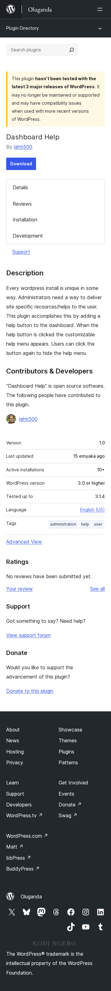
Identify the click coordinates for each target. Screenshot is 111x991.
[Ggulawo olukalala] (101, 9)
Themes (68, 740)
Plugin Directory (22, 28)
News (12, 740)
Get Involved (73, 782)
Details (20, 187)
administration (63, 524)
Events (66, 794)
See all (97, 589)
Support (21, 252)
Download (21, 163)
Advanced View (24, 542)
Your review (19, 589)
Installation (25, 219)
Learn (12, 782)
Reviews (22, 204)
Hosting (15, 752)
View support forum (28, 635)
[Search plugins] (71, 50)
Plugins (66, 752)
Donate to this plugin (29, 691)
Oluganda (31, 896)
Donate (70, 804)
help (85, 524)
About (13, 730)
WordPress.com (27, 836)
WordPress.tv (24, 815)
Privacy (14, 762)
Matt (14, 847)
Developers (19, 804)
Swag (68, 815)
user (98, 524)
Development (28, 236)
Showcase (70, 730)
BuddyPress (23, 869)
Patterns (68, 762)
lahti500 (23, 147)
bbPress (18, 858)
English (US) (92, 509)
